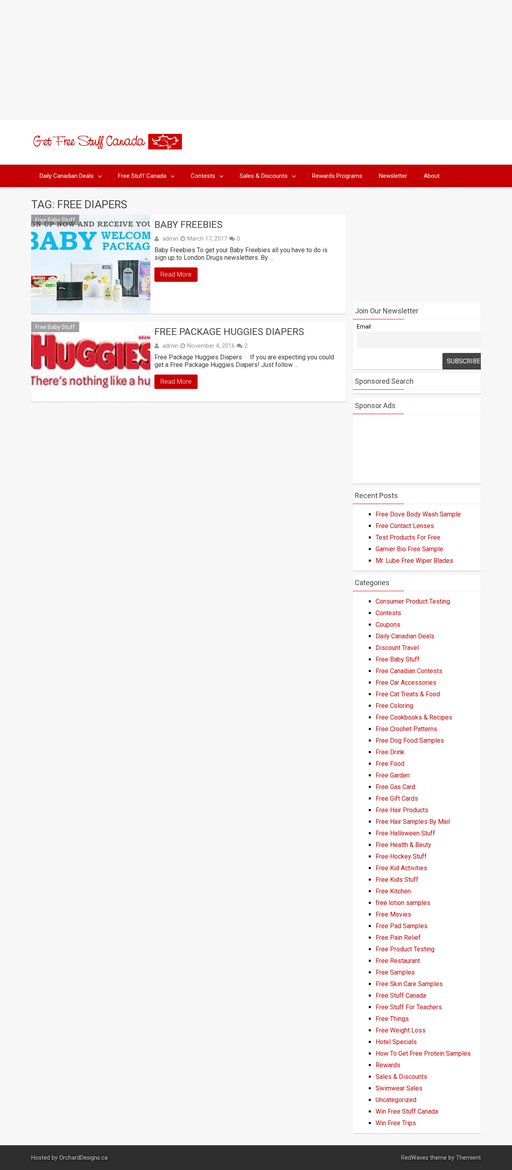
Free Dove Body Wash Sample (418, 514)
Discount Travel (397, 648)
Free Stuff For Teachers (409, 1007)
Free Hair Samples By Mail (413, 821)
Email (364, 326)
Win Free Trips (396, 1123)
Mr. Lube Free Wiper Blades (414, 560)
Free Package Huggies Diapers (229, 331)
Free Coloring (394, 706)
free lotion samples (403, 903)
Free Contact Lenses (405, 526)
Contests (203, 175)
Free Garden (393, 775)
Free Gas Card (395, 787)
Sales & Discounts (264, 175)
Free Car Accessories (406, 682)
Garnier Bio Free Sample (409, 549)
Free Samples (395, 972)
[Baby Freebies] (90, 264)
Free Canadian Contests (409, 671)
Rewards (388, 1065)
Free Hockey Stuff (401, 856)
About (432, 175)
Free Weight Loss (401, 1030)
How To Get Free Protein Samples (423, 1053)
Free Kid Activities (401, 868)
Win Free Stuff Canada (407, 1111)
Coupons (388, 624)
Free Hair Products (402, 810)
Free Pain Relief (398, 937)
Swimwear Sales (399, 1088)
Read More (176, 274)
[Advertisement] (256, 60)
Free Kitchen (393, 891)
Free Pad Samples (402, 926)
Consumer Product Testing (413, 601)
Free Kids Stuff (397, 879)
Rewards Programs (337, 175)
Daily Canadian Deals (67, 175)
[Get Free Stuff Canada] (106, 147)
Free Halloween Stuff (405, 833)
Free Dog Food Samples (410, 740)
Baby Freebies (188, 224)
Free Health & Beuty (403, 845)
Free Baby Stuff (55, 220)
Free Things (392, 1019)
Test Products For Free (408, 537)
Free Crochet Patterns (406, 729)
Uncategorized (396, 1100)
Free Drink (390, 752)
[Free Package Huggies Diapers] (90, 362)
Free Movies (393, 914)
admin (170, 238)
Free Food (390, 763)
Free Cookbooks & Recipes (414, 717)
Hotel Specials (396, 1042)
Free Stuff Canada (142, 175)
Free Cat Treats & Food (408, 694)
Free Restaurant (398, 961)
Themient (468, 1157)
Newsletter (393, 175)
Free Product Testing (405, 949)
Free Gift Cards (397, 798)
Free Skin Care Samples (409, 984)
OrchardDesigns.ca (83, 1157)
